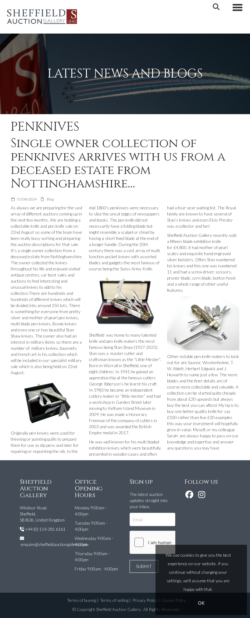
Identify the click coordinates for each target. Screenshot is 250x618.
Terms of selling (114, 600)
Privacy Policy (144, 600)
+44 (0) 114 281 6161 (45, 529)
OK (201, 602)
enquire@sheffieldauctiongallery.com (54, 544)
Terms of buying (81, 600)
